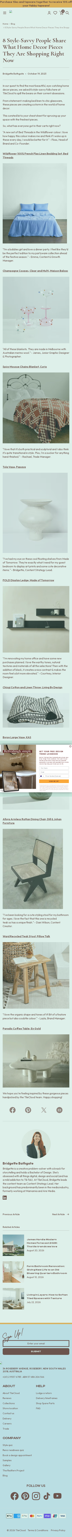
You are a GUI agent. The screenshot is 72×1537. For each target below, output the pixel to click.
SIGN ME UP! (54, 781)
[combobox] (41, 776)
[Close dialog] (70, 746)
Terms (44, 790)
